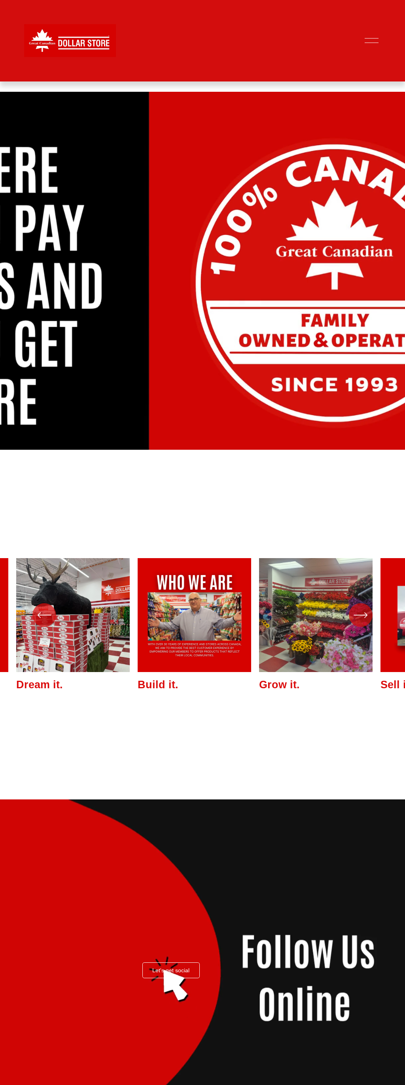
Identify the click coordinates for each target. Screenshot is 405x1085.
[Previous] (44, 615)
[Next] (361, 615)
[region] (202, 624)
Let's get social (170, 970)
